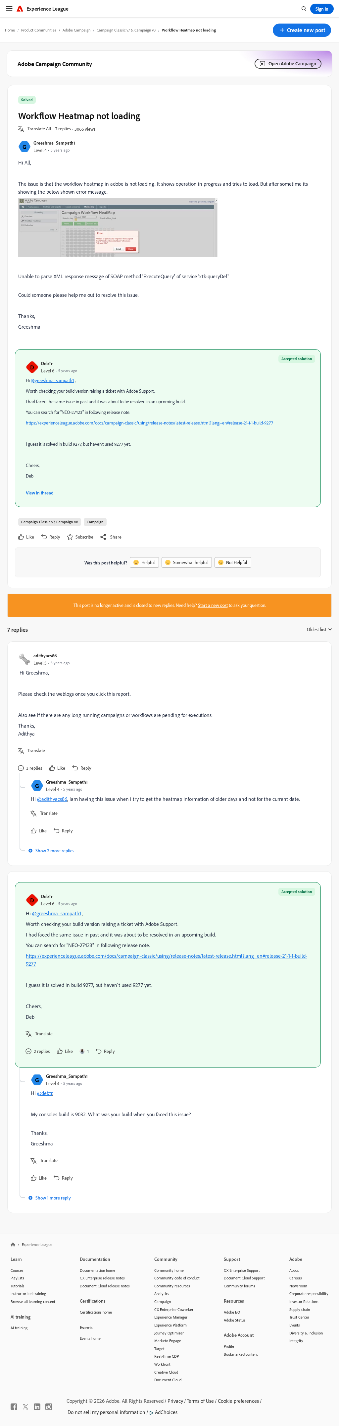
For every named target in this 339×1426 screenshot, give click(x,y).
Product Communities (38, 30)
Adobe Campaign (76, 30)
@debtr (44, 1093)
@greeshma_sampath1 (52, 380)
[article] (168, 712)
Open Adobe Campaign (292, 63)
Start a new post (213, 605)
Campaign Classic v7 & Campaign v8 (126, 30)
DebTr (47, 363)
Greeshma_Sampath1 (54, 143)
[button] (302, 30)
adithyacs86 (45, 655)
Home (10, 30)
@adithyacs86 (52, 799)
